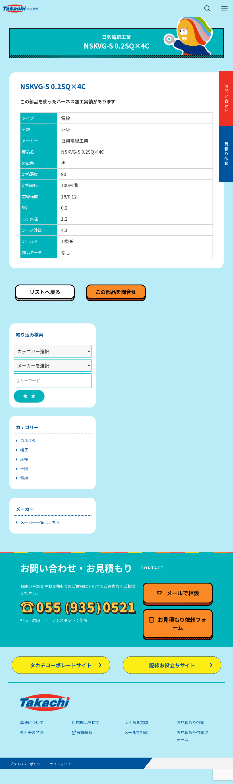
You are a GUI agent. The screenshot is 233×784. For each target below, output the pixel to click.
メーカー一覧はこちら (40, 522)
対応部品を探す (86, 722)
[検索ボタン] (207, 8)
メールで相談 (136, 732)
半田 (24, 468)
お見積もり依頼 (190, 722)
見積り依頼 (226, 154)
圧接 (24, 459)
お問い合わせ (226, 98)
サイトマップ (60, 763)
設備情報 (84, 732)
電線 (24, 478)
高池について (32, 722)
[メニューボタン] (224, 8)
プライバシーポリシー (27, 763)
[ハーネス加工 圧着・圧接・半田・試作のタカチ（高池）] (20, 8)
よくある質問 (136, 722)
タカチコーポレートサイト (60, 665)
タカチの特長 (32, 732)
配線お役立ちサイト (172, 665)
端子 (24, 450)
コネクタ (28, 440)
